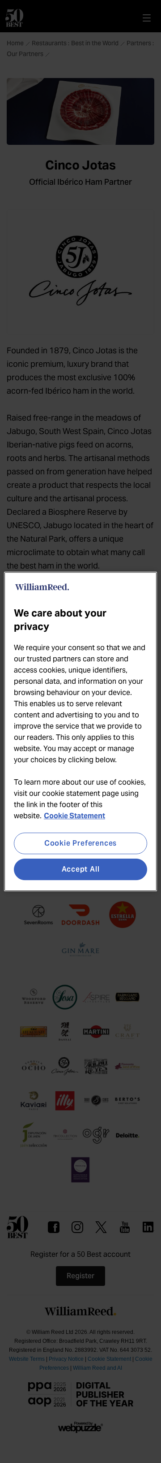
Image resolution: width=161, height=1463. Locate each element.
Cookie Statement (74, 815)
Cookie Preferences (80, 843)
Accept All (81, 869)
